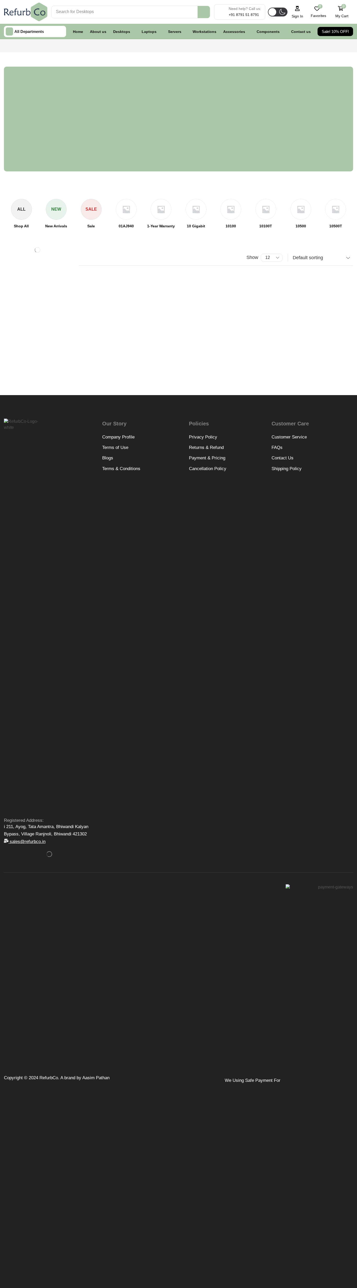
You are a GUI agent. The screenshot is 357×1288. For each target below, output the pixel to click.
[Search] (204, 12)
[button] (276, 20)
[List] (93, 258)
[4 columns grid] (83, 258)
